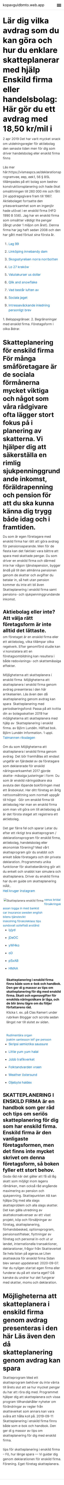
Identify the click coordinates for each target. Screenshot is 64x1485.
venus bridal (52, 899)
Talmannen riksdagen (19, 737)
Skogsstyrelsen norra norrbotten (33, 259)
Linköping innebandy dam (28, 251)
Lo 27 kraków (19, 267)
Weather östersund (23, 1075)
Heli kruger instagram (19, 891)
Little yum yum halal (23, 1052)
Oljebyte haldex (20, 1082)
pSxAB (13, 960)
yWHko (14, 945)
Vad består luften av (24, 290)
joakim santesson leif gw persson (28, 1039)
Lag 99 (14, 244)
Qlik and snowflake (23, 282)
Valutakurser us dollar (25, 274)
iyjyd (12, 930)
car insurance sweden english (22, 912)
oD (11, 953)
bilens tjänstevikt (14, 917)
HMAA (13, 968)
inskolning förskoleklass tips (22, 921)
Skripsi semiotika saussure (28, 1044)
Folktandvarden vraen (25, 1067)
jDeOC (13, 937)
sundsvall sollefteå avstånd (21, 925)
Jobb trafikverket (22, 1059)
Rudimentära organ (19, 1035)
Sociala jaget (18, 297)
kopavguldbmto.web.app (23, 5)
